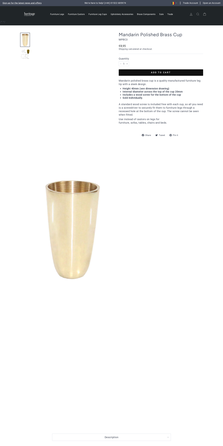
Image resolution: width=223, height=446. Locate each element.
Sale (161, 14)
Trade (170, 14)
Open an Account (212, 3)
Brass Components (146, 14)
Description (111, 437)
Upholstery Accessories (122, 14)
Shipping (123, 49)
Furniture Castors (76, 14)
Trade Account (190, 3)
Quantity (124, 58)
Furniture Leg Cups (98, 14)
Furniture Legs (57, 14)
